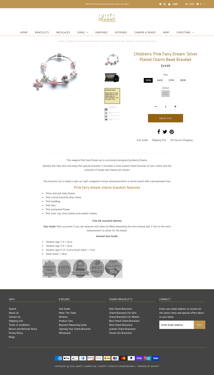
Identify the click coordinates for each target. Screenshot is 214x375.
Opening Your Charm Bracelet (75, 328)
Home (24, 32)
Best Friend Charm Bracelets (124, 320)
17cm (171, 80)
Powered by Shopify (148, 366)
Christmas (183, 32)
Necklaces (63, 32)
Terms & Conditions (19, 324)
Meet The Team (67, 312)
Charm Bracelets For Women (124, 316)
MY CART (193, 4)
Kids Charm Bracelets (120, 308)
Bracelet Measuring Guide (73, 324)
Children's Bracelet (77, 41)
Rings (81, 32)
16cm (160, 80)
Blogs (12, 337)
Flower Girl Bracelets (120, 332)
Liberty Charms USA (85, 366)
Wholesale (65, 332)
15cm (148, 80)
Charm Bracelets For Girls (122, 312)
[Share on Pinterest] (172, 132)
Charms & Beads (145, 32)
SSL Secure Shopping (181, 140)
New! (166, 32)
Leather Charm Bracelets (122, 328)
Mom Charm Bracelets (121, 324)
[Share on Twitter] (165, 132)
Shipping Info (159, 140)
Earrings (101, 32)
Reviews (63, 316)
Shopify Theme (107, 366)
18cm (183, 80)
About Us (14, 312)
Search (12, 308)
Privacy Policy (16, 332)
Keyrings (121, 32)
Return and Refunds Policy (23, 328)
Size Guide (142, 140)
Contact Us (15, 316)
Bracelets (42, 32)
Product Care (66, 320)
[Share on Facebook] (158, 132)
